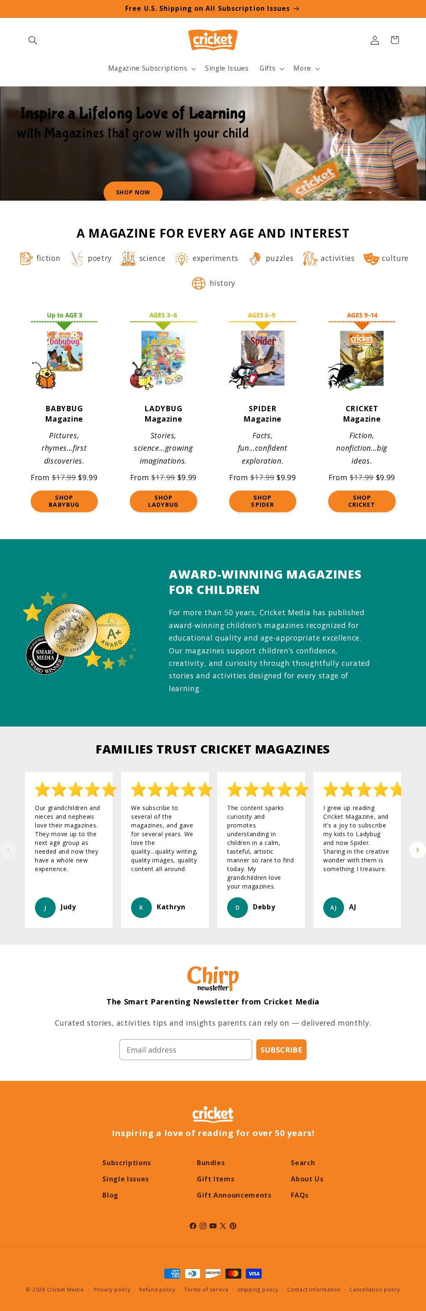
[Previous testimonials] (8, 850)
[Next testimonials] (417, 850)
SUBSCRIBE (281, 1050)
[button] (33, 40)
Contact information (314, 1289)
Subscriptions (126, 1162)
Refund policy (157, 1289)
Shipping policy (258, 1289)
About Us (307, 1178)
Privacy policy (112, 1289)
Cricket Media (65, 1289)
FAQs (300, 1195)
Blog (110, 1195)
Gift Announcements (234, 1195)
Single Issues (125, 1178)
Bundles (211, 1162)
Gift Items (216, 1178)
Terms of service (206, 1289)
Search (303, 1162)
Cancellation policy (374, 1289)
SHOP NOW (133, 192)
